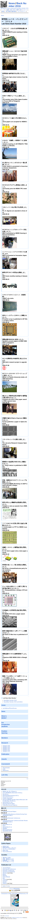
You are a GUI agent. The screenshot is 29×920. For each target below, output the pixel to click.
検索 (9, 11)
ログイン (23, 11)
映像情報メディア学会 (8, 860)
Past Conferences (7, 851)
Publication (5, 754)
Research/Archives (8, 797)
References (6, 770)
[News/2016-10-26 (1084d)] (9, 176)
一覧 (6, 11)
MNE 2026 (5, 850)
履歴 (18, 10)
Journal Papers (6, 867)
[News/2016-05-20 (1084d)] (9, 493)
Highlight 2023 (6, 747)
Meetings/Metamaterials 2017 (11, 795)
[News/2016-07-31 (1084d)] (9, 350)
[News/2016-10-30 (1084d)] (9, 153)
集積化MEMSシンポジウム (9, 847)
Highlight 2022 (6, 748)
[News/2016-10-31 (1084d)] (9, 131)
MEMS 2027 (6, 846)
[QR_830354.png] (7, 837)
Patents (5, 883)
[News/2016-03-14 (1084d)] (9, 600)
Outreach (5, 880)
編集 (8, 10)
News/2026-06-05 (7, 831)
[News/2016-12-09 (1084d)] (9, 64)
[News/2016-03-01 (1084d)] (9, 622)
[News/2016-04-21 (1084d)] (9, 514)
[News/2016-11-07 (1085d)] (9, 109)
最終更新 (14, 11)
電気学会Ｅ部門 (7, 857)
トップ (3, 10)
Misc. (4, 878)
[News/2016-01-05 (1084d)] (9, 689)
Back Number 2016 (17, 4)
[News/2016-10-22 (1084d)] (9, 198)
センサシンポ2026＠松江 (9, 849)
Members (5, 794)
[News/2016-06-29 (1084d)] (9, 409)
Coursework (5, 764)
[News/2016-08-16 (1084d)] (9, 329)
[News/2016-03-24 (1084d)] (9, 537)
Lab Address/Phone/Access (10, 708)
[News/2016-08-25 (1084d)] (9, 263)
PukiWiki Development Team (17, 917)
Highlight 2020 (6, 751)
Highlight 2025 (6, 745)
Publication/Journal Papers (10, 805)
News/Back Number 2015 (10, 700)
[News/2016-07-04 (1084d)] (9, 386)
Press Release (6, 876)
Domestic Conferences (8, 870)
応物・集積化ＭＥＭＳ (8, 859)
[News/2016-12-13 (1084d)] (9, 42)
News (12, 3)
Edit (27, 778)
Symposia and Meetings (9, 871)
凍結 (11, 10)
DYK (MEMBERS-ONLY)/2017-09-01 (12, 792)
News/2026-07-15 (7, 824)
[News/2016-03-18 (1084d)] (9, 577)
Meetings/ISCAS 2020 (9, 803)
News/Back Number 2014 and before (13, 702)
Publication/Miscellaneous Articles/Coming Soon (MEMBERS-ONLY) (15, 814)
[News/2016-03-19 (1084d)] (9, 558)
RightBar (5, 828)
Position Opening (7, 798)
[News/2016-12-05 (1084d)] (9, 86)
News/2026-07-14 (8, 802)
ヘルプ (18, 11)
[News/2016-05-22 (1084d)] (9, 473)
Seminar (5, 873)
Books (4, 874)
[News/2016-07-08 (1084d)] (4, 368)
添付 (21, 10)
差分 (14, 10)
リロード (25, 10)
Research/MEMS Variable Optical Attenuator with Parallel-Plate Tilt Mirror (15, 800)
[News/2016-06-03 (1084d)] (9, 452)
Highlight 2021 (6, 749)
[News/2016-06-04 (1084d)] (9, 431)
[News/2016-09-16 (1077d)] (9, 220)
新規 (3, 11)
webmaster (7, 915)
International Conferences (9, 869)
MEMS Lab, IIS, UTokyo (10, 791)
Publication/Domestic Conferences (11, 818)
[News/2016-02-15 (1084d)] (9, 644)
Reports (5, 875)
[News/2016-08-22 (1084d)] (9, 306)
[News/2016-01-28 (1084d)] (9, 667)
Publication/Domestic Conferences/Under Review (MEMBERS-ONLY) (15, 821)
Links (4, 769)
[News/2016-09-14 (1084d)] (9, 242)
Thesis (4, 879)
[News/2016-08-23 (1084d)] (9, 285)
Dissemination (6, 767)
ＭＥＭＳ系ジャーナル (8, 861)
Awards (4, 882)
